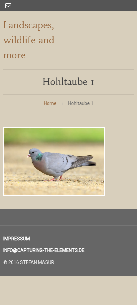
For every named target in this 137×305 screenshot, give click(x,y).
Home (50, 103)
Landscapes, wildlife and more (29, 40)
